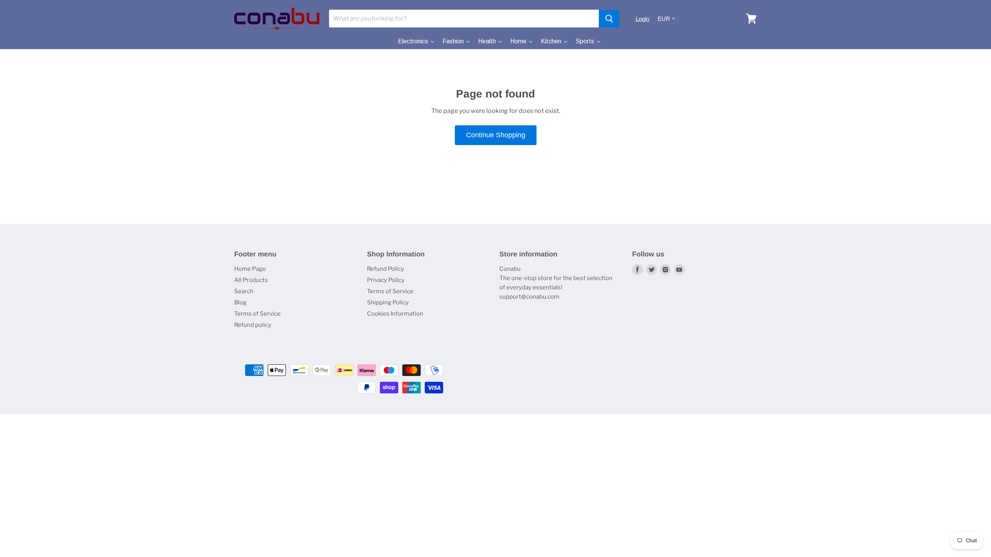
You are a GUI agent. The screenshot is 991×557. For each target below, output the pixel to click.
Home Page (250, 268)
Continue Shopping (495, 135)
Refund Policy (385, 268)
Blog (240, 302)
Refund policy (252, 324)
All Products (251, 280)
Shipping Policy (388, 302)
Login (642, 18)
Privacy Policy (386, 280)
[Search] (609, 18)
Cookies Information (395, 313)
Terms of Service (257, 313)
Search (244, 291)
